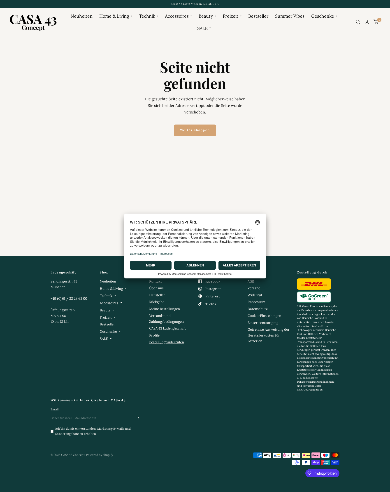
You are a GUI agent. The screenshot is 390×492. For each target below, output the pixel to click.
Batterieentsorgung (263, 322)
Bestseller (258, 16)
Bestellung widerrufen (166, 342)
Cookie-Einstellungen (264, 315)
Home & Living (114, 16)
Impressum (256, 302)
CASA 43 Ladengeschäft (167, 328)
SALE (202, 28)
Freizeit (230, 16)
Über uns (156, 288)
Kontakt (155, 281)
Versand (254, 288)
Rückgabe (156, 302)
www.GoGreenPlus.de (310, 389)
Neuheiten (82, 16)
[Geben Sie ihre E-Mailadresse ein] (137, 418)
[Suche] (358, 22)
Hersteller (157, 295)
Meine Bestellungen (164, 309)
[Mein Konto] (366, 22)
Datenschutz (258, 309)
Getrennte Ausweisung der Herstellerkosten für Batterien (269, 335)
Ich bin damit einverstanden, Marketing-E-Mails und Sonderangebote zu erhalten (93, 431)
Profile (154, 335)
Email (55, 409)
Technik (147, 16)
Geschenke (322, 16)
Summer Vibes (289, 16)
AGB (251, 281)
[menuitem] (81, 16)
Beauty (206, 16)
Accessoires (177, 16)
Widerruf (255, 295)
